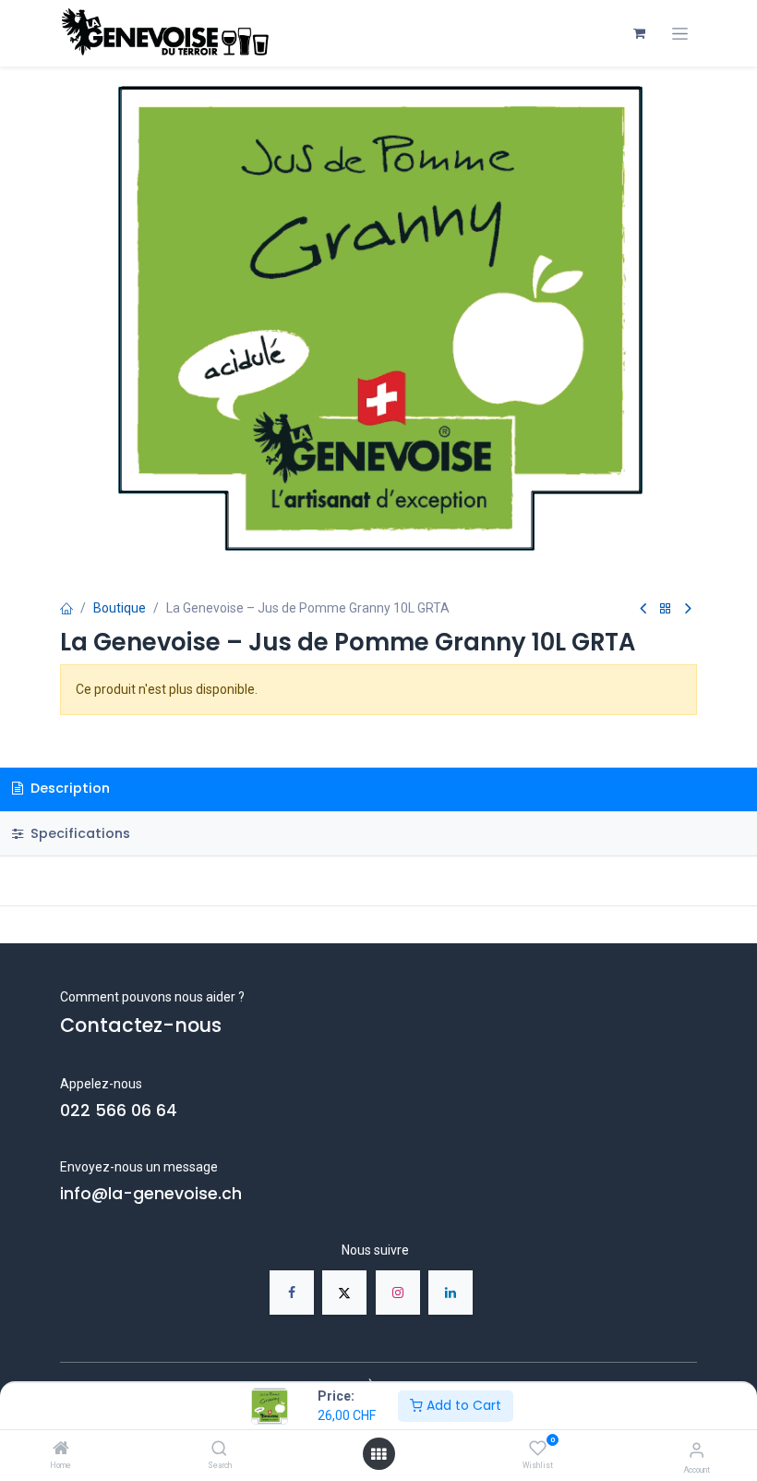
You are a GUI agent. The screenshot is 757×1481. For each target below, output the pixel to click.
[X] (344, 1292)
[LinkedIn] (450, 1292)
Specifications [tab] (78, 833)
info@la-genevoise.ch (151, 1194)
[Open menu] (378, 1454)
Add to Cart (462, 1405)
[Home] (61, 1449)
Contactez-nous (141, 1025)
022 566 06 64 (118, 1110)
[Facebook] (292, 1292)
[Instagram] (398, 1292)
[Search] (219, 1449)
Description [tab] (68, 788)
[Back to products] (666, 609)
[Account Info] (696, 1450)
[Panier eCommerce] (638, 33)
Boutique (119, 608)
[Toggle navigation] (680, 34)
